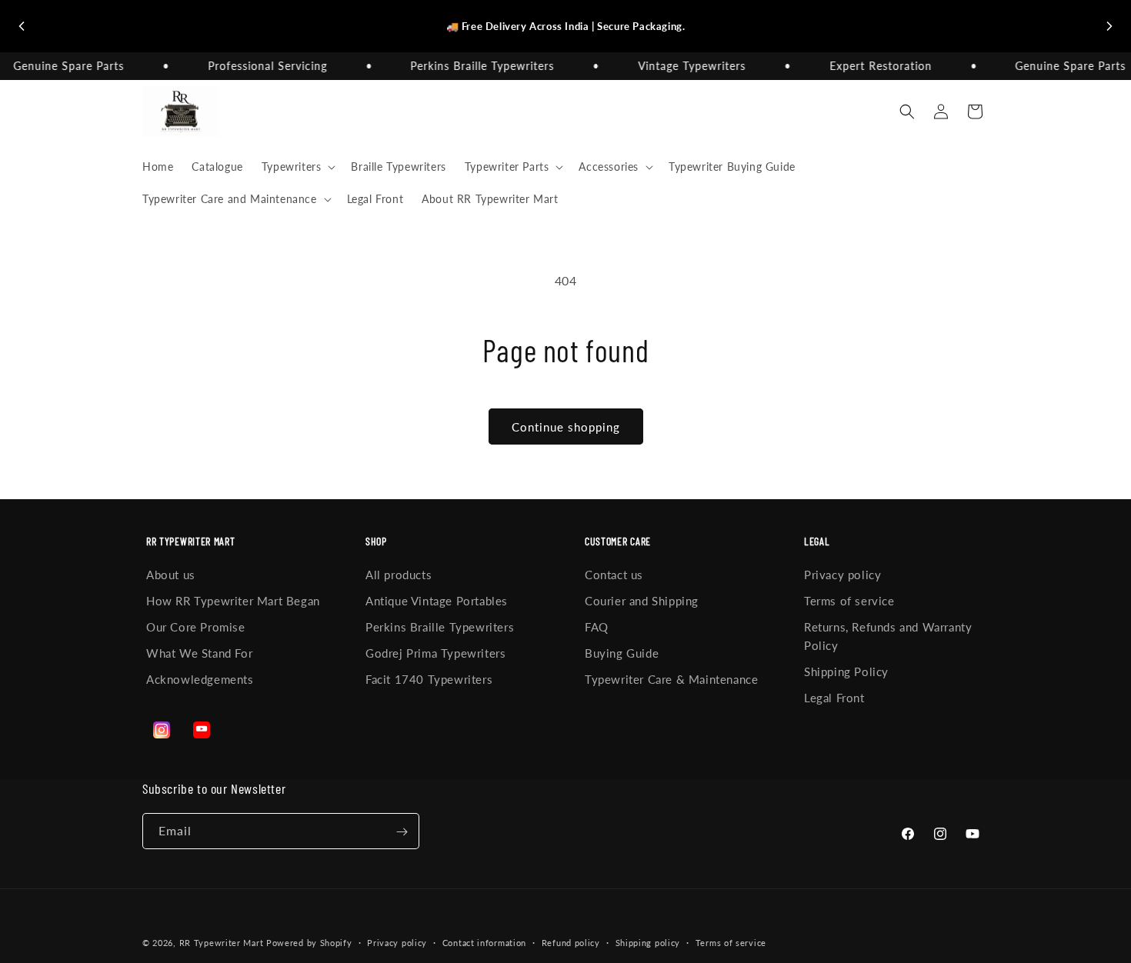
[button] (297, 167)
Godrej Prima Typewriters (435, 653)
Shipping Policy (846, 671)
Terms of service (849, 601)
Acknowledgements (200, 679)
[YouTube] (201, 730)
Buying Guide (622, 653)
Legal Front (834, 698)
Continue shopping (566, 427)
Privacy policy (842, 574)
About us (170, 574)
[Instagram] (161, 730)
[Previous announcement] (21, 26)
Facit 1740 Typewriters (428, 679)
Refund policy (571, 942)
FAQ (597, 627)
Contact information (484, 942)
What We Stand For (199, 653)
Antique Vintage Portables (436, 601)
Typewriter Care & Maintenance (671, 679)
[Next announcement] (1109, 26)
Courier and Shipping (642, 601)
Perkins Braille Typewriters (439, 627)
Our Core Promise (195, 627)
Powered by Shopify (309, 943)
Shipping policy (648, 942)
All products (398, 574)
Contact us (614, 574)
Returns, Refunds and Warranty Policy (888, 636)
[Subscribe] (402, 832)
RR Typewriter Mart (221, 943)
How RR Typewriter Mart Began (233, 601)
